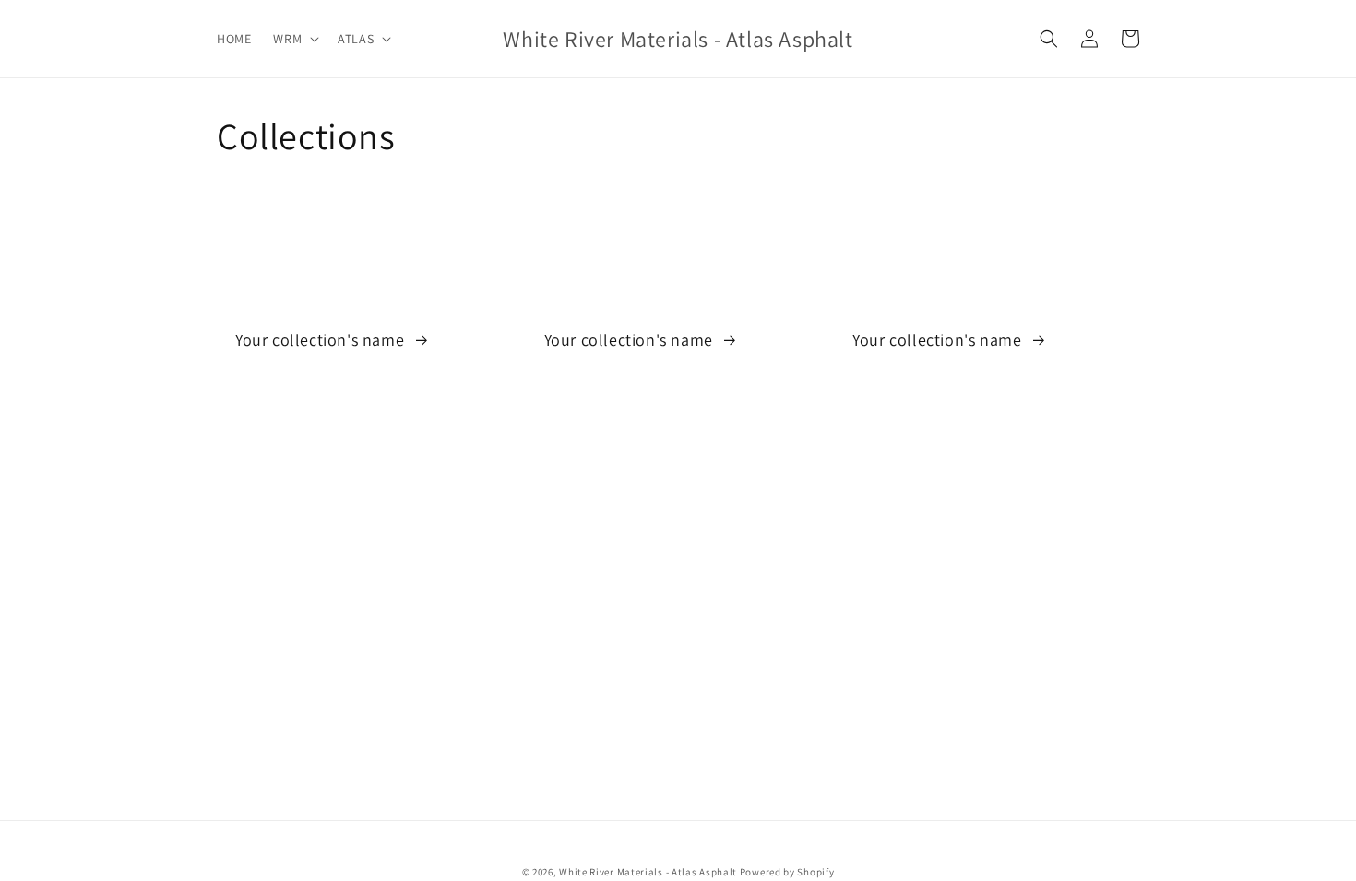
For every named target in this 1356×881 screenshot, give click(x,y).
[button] (294, 38)
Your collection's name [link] (322, 339)
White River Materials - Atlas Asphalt (648, 871)
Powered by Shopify (787, 871)
